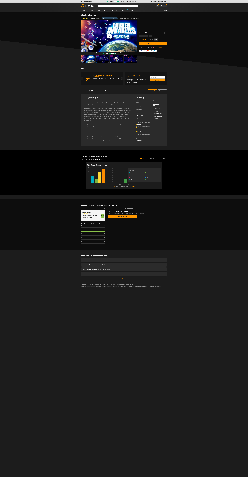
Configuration (162, 90)
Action (154, 105)
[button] (86, 1)
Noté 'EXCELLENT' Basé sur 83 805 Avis (128, 1)
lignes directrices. (129, 208)
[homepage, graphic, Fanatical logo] (88, 6)
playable (139, 124)
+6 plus (140, 119)
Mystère (123, 10)
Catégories (91, 10)
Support (165, 10)
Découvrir (83, 10)
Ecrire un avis (122, 216)
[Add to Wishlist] (165, 33)
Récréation (142, 158)
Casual (154, 102)
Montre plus (123, 141)
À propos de (152, 90)
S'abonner (157, 80)
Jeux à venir (106, 10)
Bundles (99, 10)
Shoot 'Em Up (156, 104)
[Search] (136, 6)
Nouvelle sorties (115, 10)
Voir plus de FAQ (124, 278)
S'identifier (152, 6)
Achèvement (162, 158)
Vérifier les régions (158, 47)
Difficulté (152, 158)
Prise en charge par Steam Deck (143, 122)
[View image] (88, 59)
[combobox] (123, 6)
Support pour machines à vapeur (143, 126)
